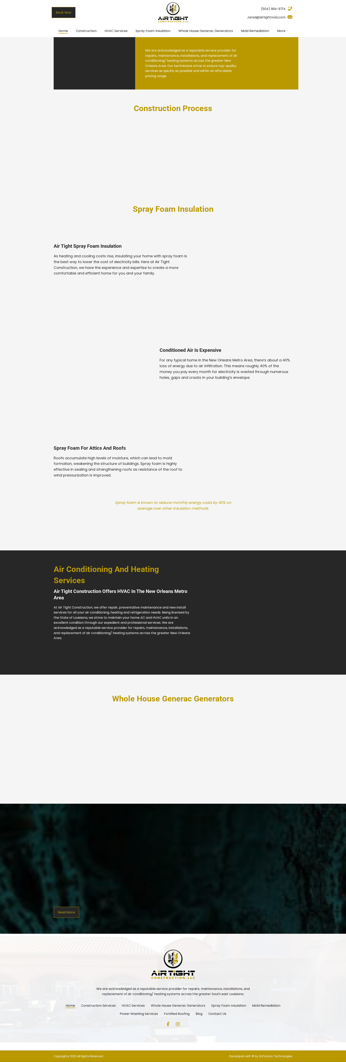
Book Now (63, 12)
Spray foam (151, 463)
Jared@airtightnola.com (266, 17)
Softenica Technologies (275, 1056)
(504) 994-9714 (273, 9)
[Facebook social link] (168, 1024)
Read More (173, 184)
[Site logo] (173, 12)
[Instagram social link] (178, 1024)
